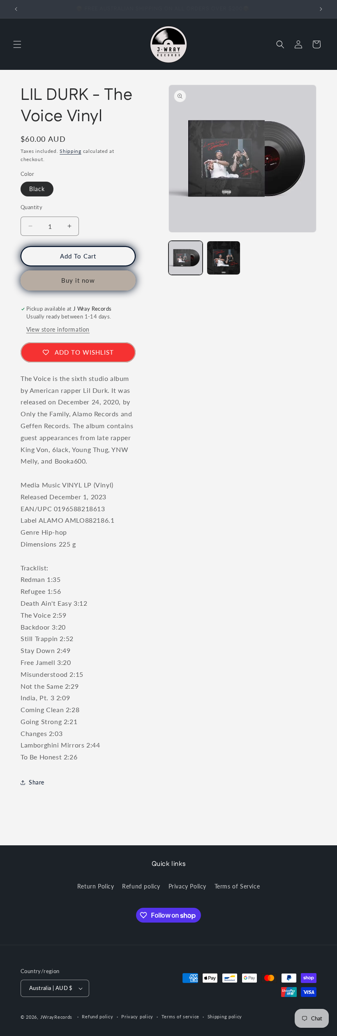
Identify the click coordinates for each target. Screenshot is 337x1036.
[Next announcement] (321, 9)
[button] (17, 44)
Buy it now (78, 280)
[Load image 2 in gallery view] (224, 258)
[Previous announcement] (16, 9)
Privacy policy (137, 1016)
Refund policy (141, 886)
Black (37, 188)
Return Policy (95, 886)
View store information (58, 329)
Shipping (70, 151)
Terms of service (180, 1016)
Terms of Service (237, 886)
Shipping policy (225, 1016)
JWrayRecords (56, 1017)
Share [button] (36, 782)
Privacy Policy (187, 886)
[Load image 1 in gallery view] (185, 258)
